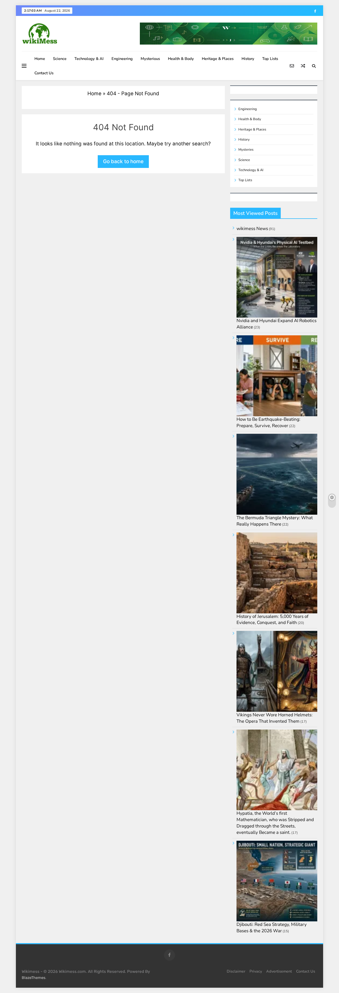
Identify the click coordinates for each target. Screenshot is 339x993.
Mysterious (150, 58)
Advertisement (279, 971)
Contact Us (43, 73)
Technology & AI (89, 58)
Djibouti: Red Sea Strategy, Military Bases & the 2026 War (272, 927)
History (248, 58)
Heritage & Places (218, 58)
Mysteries (245, 149)
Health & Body (181, 58)
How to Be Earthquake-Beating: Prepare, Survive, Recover (268, 422)
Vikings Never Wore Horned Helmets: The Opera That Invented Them (275, 718)
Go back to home (123, 161)
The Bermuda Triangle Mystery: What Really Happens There (275, 521)
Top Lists (270, 58)
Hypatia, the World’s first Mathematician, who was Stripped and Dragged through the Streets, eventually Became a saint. (275, 822)
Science (59, 58)
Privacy (255, 971)
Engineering (122, 58)
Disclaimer (236, 971)
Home (39, 58)
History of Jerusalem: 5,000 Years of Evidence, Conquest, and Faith (273, 619)
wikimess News (252, 229)
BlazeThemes (33, 977)
